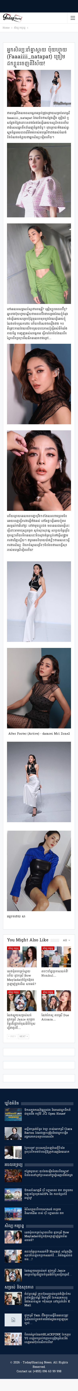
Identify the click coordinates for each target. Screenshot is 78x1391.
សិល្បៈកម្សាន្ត (13, 948)
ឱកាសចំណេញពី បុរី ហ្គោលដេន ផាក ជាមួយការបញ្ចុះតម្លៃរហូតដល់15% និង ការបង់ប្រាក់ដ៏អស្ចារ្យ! (48, 1194)
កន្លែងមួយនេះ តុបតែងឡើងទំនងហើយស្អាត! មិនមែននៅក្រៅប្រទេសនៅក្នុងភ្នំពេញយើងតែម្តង (48, 1173)
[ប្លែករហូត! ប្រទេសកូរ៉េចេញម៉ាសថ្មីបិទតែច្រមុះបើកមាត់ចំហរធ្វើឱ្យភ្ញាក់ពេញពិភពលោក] (13, 1152)
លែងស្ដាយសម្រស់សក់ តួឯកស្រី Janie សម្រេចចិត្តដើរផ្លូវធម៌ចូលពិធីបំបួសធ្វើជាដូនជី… (48, 1272)
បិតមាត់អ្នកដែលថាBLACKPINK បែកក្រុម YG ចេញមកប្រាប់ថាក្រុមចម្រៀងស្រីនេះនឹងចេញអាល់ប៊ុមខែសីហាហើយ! (47, 1338)
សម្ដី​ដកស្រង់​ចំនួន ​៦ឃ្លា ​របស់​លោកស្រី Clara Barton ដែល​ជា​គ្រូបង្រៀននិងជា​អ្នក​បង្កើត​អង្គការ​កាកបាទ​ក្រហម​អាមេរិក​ (48, 1133)
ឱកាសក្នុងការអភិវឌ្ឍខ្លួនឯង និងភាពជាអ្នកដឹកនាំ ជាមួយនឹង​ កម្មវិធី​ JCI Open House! (47, 1111)
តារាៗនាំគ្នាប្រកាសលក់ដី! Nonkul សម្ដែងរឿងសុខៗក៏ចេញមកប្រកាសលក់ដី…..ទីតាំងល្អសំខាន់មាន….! (48, 1255)
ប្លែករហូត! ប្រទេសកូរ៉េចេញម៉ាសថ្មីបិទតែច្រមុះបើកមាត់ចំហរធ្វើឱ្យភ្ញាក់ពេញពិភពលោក (46, 1149)
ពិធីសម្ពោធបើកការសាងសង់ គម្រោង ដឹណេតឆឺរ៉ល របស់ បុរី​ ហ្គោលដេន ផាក (44, 1211)
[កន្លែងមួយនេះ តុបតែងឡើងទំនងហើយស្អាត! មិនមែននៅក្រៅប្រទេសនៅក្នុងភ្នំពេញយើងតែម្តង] (13, 1175)
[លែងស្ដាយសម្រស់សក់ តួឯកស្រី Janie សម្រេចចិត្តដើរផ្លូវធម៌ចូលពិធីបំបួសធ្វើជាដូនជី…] (22, 1000)
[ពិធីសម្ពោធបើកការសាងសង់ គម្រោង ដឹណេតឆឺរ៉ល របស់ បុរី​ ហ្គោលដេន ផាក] (13, 1213)
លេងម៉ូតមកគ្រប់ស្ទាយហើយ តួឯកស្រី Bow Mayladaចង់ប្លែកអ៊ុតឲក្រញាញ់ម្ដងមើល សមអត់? (46, 1236)
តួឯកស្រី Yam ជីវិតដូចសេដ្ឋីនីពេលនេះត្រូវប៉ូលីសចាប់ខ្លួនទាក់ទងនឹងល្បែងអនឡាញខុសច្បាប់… (46, 1319)
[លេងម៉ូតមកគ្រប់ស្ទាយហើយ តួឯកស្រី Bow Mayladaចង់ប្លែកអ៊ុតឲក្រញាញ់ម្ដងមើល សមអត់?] (22, 956)
